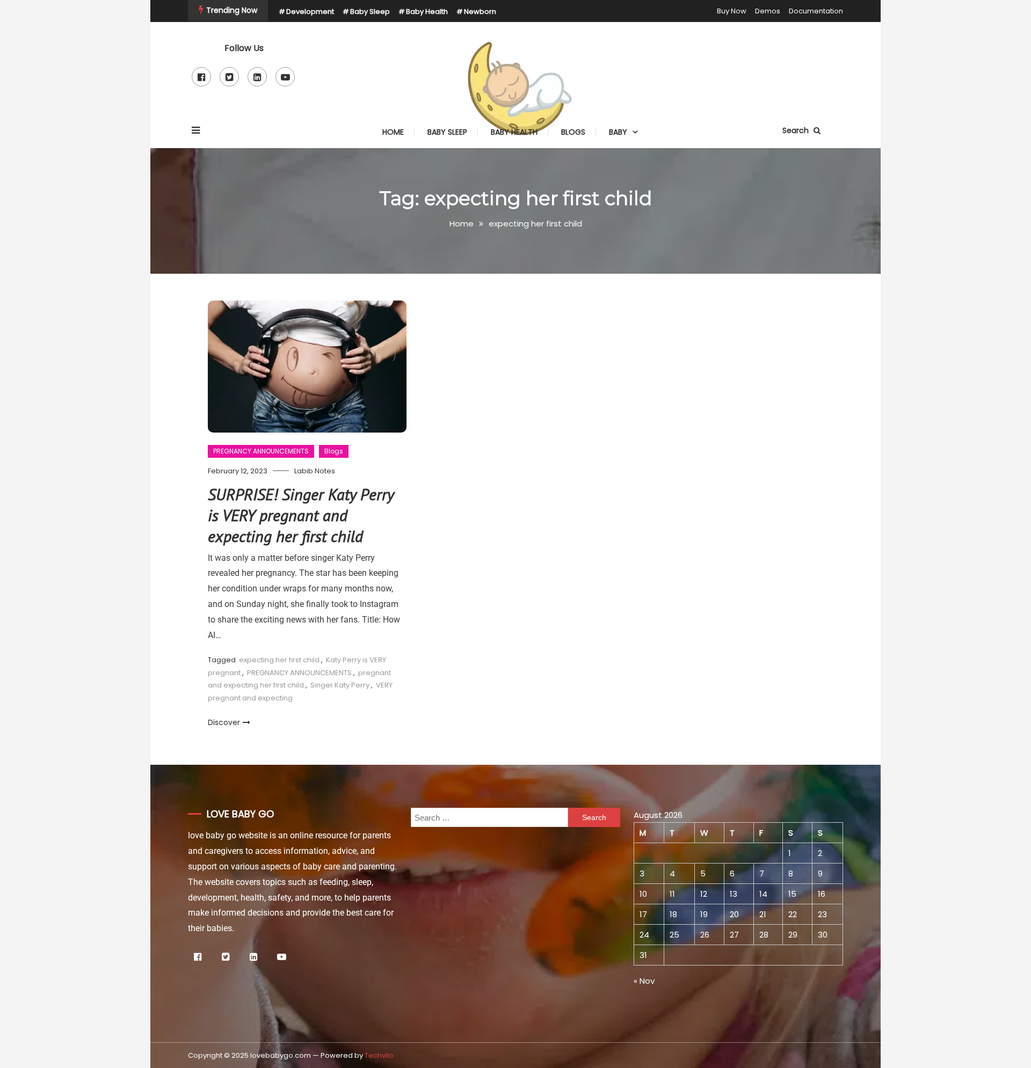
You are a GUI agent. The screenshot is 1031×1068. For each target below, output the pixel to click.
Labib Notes (314, 471)
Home (393, 132)
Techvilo (379, 1055)
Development (310, 11)
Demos (767, 11)
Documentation (816, 11)
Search (796, 130)
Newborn (480, 11)
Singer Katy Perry (339, 685)
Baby (618, 132)
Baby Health (427, 11)
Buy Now (731, 11)
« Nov (644, 980)
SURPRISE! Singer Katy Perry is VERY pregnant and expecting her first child (301, 515)
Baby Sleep (370, 11)
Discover (224, 722)
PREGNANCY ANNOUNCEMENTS (261, 451)
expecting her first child (279, 660)
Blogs (573, 132)
